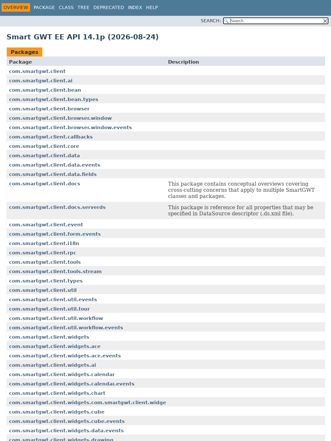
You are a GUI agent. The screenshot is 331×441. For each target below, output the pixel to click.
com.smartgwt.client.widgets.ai (52, 365)
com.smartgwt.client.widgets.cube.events (67, 421)
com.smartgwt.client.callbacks (51, 137)
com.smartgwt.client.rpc (42, 253)
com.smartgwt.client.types (46, 281)
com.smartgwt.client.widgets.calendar (62, 374)
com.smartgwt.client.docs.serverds (57, 207)
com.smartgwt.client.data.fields (53, 174)
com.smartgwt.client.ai (40, 81)
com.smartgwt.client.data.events (54, 165)
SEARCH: (211, 20)
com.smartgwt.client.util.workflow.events (66, 328)
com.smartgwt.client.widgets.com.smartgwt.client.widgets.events (100, 402)
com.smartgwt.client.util (43, 290)
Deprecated (108, 7)
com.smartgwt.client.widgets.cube (56, 412)
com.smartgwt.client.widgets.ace (55, 346)
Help (152, 7)
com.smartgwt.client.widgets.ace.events (65, 356)
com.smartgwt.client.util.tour (49, 309)
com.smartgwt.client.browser (49, 109)
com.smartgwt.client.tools (45, 262)
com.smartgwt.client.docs (44, 184)
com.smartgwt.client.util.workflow (56, 318)
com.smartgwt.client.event (46, 225)
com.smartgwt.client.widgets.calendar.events (71, 384)
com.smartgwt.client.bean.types (53, 99)
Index (135, 7)
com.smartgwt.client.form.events (55, 234)
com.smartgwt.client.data (44, 156)
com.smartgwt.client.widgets (49, 337)
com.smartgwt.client (37, 71)
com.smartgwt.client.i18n (44, 243)
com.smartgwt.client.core (44, 146)
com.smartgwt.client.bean (45, 90)
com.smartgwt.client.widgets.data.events (66, 431)
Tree (84, 7)
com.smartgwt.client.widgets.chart (57, 393)
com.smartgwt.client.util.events (53, 300)
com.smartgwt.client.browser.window (60, 118)
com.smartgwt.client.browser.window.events (70, 127)
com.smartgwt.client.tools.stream (55, 271)
